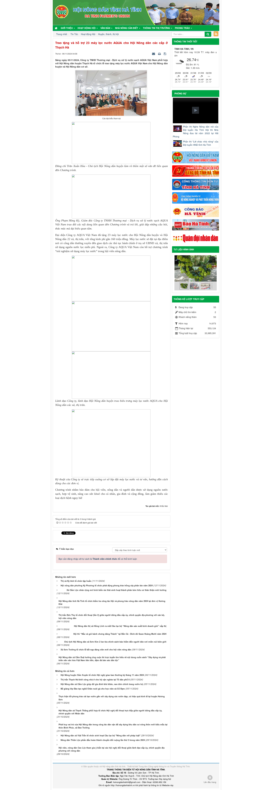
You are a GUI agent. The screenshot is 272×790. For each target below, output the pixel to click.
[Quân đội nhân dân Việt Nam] (195, 238)
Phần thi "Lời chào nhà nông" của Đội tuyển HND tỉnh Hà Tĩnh (200, 143)
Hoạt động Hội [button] (87, 28)
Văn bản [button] (105, 28)
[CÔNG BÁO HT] (195, 210)
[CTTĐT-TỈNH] (195, 184)
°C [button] (197, 60)
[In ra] (160, 53)
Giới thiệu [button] (67, 28)
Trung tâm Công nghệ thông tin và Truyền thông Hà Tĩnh (164, 766)
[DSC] (195, 170)
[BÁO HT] (195, 224)
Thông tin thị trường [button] (157, 28)
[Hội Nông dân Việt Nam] (195, 157)
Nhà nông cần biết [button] (127, 28)
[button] (195, 110)
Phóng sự (180, 93)
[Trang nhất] (56, 28)
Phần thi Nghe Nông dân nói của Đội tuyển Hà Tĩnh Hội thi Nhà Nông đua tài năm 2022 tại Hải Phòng (195, 131)
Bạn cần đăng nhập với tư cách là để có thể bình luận (98, 558)
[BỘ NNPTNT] (195, 197)
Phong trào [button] (182, 28)
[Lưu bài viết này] (165, 53)
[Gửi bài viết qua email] (154, 53)
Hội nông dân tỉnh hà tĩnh (113, 766)
